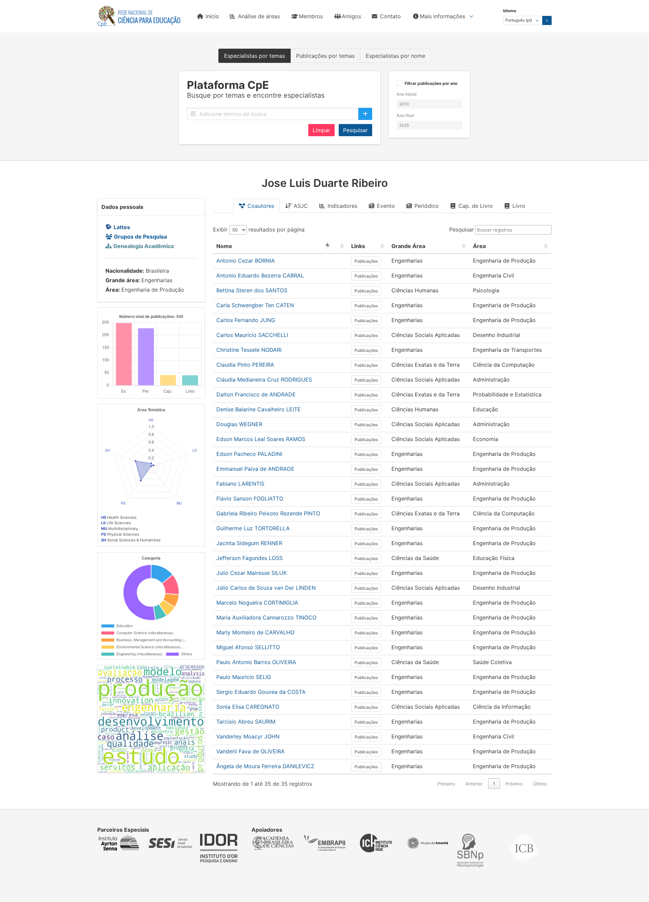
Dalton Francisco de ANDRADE (256, 394)
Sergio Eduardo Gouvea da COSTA (261, 691)
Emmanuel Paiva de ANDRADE (255, 468)
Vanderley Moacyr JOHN (248, 736)
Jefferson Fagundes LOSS (249, 558)
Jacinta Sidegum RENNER (249, 543)
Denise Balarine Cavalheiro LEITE (258, 409)
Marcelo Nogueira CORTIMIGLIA (257, 602)
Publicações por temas (325, 55)
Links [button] (358, 246)
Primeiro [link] (446, 783)
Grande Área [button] (408, 246)
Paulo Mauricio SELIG (243, 677)
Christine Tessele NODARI (249, 349)
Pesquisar (355, 130)
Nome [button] (224, 246)
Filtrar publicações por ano (431, 83)
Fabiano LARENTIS (240, 483)
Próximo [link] (514, 783)
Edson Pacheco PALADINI (249, 453)
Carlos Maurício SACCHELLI (252, 335)
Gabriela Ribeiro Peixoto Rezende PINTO (268, 513)
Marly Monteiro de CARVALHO (255, 632)
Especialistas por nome (395, 55)
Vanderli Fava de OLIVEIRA (250, 751)
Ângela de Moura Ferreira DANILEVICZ (265, 766)
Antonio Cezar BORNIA (245, 260)
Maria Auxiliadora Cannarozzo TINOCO (266, 617)
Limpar (321, 130)
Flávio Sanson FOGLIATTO (249, 498)
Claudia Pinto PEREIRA (245, 364)
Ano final (405, 115)
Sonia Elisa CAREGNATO (247, 706)
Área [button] (479, 246)
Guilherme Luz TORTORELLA (253, 528)
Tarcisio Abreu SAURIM (245, 721)
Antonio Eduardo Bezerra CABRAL (260, 275)
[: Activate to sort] (340, 246)
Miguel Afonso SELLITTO (248, 647)
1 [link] (494, 783)
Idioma (509, 10)
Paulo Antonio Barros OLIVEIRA (256, 662)
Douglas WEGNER (239, 424)
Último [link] (540, 783)
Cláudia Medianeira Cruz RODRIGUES (264, 379)
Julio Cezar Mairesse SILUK (251, 572)
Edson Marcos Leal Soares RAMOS (260, 439)
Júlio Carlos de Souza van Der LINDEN (266, 587)
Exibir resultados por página (259, 229)
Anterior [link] (474, 783)
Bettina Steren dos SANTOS (251, 290)
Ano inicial (406, 94)
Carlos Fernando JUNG (245, 320)
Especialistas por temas (254, 55)
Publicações (366, 261)
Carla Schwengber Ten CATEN (255, 305)
